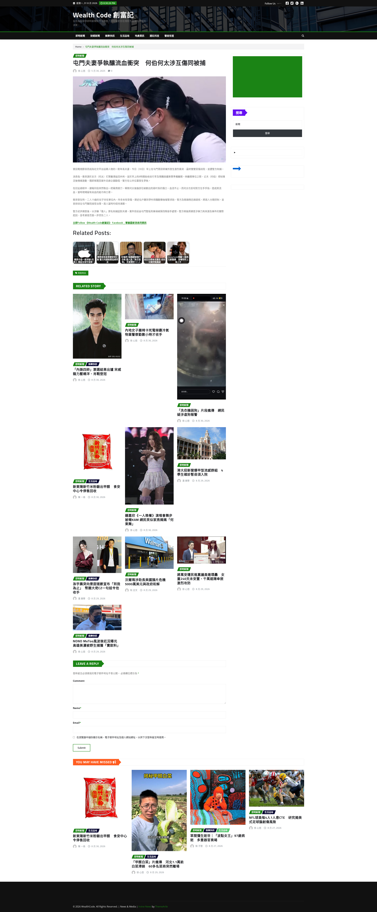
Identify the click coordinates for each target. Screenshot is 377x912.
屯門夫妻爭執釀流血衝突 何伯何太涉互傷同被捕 (109, 46)
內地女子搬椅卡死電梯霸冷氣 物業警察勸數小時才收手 (148, 332)
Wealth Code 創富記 (103, 15)
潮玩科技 (154, 35)
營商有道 (169, 35)
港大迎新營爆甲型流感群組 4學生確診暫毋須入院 (200, 472)
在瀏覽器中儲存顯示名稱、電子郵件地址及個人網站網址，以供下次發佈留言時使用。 (121, 737)
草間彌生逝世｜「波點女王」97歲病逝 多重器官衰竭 (217, 838)
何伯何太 (82, 272)
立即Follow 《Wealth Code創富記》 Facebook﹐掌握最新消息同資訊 (110, 222)
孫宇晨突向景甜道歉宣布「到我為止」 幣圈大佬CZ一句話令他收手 (96, 588)
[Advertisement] (268, 77)
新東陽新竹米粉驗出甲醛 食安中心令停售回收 (96, 489)
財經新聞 (95, 35)
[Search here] (303, 35)
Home (78, 46)
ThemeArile (161, 906)
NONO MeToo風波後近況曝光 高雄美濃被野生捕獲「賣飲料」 (97, 643)
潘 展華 (186, 480)
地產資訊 (139, 35)
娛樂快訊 (110, 35)
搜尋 (239, 112)
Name (77, 708)
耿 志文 (133, 590)
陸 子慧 (199, 845)
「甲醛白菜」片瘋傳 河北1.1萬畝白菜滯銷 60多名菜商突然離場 (158, 864)
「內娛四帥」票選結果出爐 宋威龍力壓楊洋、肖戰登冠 (97, 371)
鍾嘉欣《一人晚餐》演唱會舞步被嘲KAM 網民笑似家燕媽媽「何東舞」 (149, 519)
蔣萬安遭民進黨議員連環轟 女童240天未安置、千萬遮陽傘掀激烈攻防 (201, 579)
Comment (79, 680)
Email (77, 722)
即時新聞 (80, 35)
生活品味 (125, 35)
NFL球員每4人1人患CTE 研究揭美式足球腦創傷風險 (275, 819)
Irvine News (144, 906)
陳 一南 (81, 497)
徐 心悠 (81, 70)
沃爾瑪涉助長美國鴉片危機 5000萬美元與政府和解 (147, 582)
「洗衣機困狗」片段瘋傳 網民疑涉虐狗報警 (201, 412)
